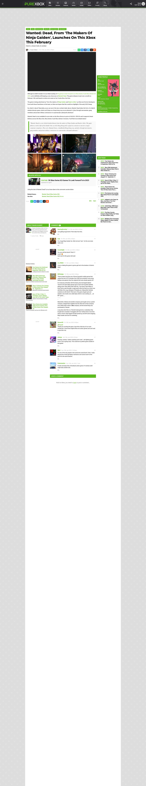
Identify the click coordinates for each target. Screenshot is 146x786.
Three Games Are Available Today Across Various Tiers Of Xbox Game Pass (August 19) (40, 306)
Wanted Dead (39, 29)
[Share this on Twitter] (88, 50)
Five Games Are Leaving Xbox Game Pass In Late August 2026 (109, 194)
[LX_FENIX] (53, 267)
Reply (42, 236)
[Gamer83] (53, 327)
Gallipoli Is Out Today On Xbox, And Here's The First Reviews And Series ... (109, 201)
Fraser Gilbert (33, 50)
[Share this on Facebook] (85, 50)
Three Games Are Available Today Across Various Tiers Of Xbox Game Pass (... (109, 188)
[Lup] (53, 243)
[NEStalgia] (53, 278)
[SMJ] (53, 355)
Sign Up (139, 4)
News (28, 29)
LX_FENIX (60, 263)
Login (136, 4)
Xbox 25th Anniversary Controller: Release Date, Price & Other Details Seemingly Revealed (39, 278)
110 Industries (101, 91)
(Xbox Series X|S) (51, 194)
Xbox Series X (54, 29)
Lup (59, 238)
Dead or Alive (72, 102)
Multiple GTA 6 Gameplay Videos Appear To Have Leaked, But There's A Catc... (110, 220)
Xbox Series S (62, 29)
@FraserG (60, 325)
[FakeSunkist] (53, 368)
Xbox (32, 29)
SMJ (59, 350)
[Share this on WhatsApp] (79, 50)
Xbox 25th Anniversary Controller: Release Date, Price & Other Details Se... (110, 169)
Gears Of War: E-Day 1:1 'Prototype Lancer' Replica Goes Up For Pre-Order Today (40, 295)
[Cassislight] (53, 254)
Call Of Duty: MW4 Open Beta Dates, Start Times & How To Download (109, 207)
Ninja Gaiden (62, 102)
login (74, 382)
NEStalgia (61, 274)
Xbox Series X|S (101, 84)
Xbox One (46, 29)
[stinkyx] (53, 342)
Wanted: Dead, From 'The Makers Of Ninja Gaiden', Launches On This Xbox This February (61, 37)
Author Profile (34, 236)
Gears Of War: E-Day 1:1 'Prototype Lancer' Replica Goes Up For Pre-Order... (109, 182)
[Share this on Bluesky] (82, 50)
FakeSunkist (61, 363)
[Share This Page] (131, 3)
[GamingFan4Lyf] (53, 234)
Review (53, 196)
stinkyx (60, 337)
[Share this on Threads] (91, 50)
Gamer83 (60, 322)
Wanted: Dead (62, 96)
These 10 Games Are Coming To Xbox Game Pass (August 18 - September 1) (40, 287)
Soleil (99, 95)
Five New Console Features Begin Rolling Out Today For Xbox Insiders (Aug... (110, 214)
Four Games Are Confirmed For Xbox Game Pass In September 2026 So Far (40, 269)
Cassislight (61, 250)
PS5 (105, 88)
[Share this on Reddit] (94, 50)
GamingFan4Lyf (62, 229)
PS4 (103, 88)
